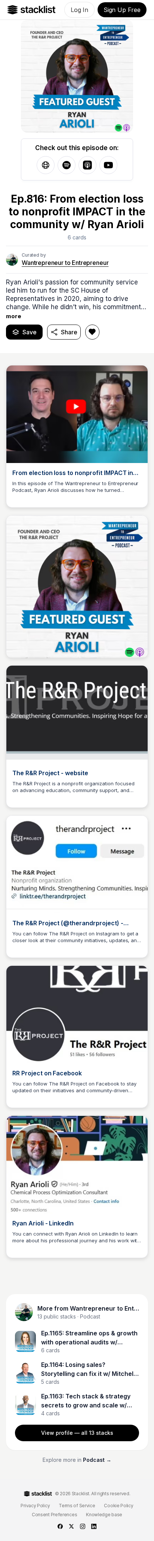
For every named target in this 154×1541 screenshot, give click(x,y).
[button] (77, 299)
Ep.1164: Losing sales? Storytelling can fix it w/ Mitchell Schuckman (88, 1369)
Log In (79, 10)
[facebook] (60, 1526)
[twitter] (71, 1526)
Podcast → (97, 1460)
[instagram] (82, 1526)
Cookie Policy (118, 1505)
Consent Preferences (54, 1514)
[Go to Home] (31, 9)
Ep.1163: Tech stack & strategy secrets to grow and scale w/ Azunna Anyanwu (85, 1401)
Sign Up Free (122, 10)
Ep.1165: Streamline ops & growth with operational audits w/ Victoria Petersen (89, 1338)
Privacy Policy (35, 1505)
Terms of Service (77, 1505)
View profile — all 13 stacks (77, 1433)
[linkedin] (93, 1526)
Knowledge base (104, 1514)
